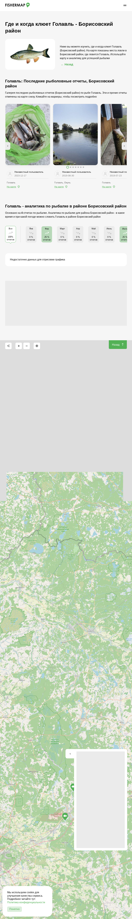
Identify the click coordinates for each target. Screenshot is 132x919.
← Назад (67, 64)
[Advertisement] (66, 303)
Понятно (14, 909)
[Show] (73, 787)
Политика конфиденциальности (26, 902)
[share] (8, 346)
